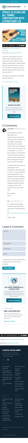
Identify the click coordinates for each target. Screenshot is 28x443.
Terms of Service (6, 435)
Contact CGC (18, 414)
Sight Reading (19, 384)
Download (5, 50)
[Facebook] (3, 359)
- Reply (21, 201)
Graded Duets (6, 416)
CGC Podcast (19, 407)
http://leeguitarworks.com (10, 82)
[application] (14, 45)
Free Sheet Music (7, 375)
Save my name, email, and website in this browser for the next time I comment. (13, 262)
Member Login (19, 416)
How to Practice (19, 381)
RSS (20, 53)
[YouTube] (8, 359)
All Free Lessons (20, 366)
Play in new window (13, 48)
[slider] (23, 45)
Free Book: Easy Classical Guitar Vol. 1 (7, 379)
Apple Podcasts (13, 53)
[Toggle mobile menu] (25, 7)
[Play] (4, 45)
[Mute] (19, 45)
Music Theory (19, 386)
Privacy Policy (13, 435)
